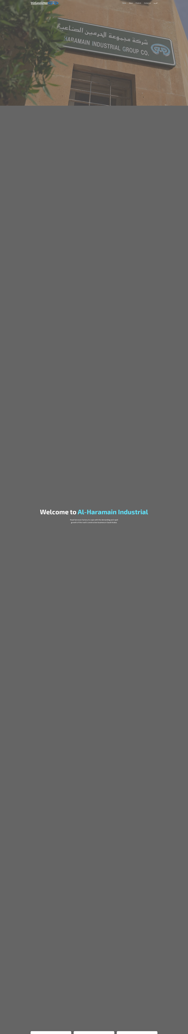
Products (138, 3)
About (131, 3)
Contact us (147, 3)
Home (124, 3)
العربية (155, 3)
